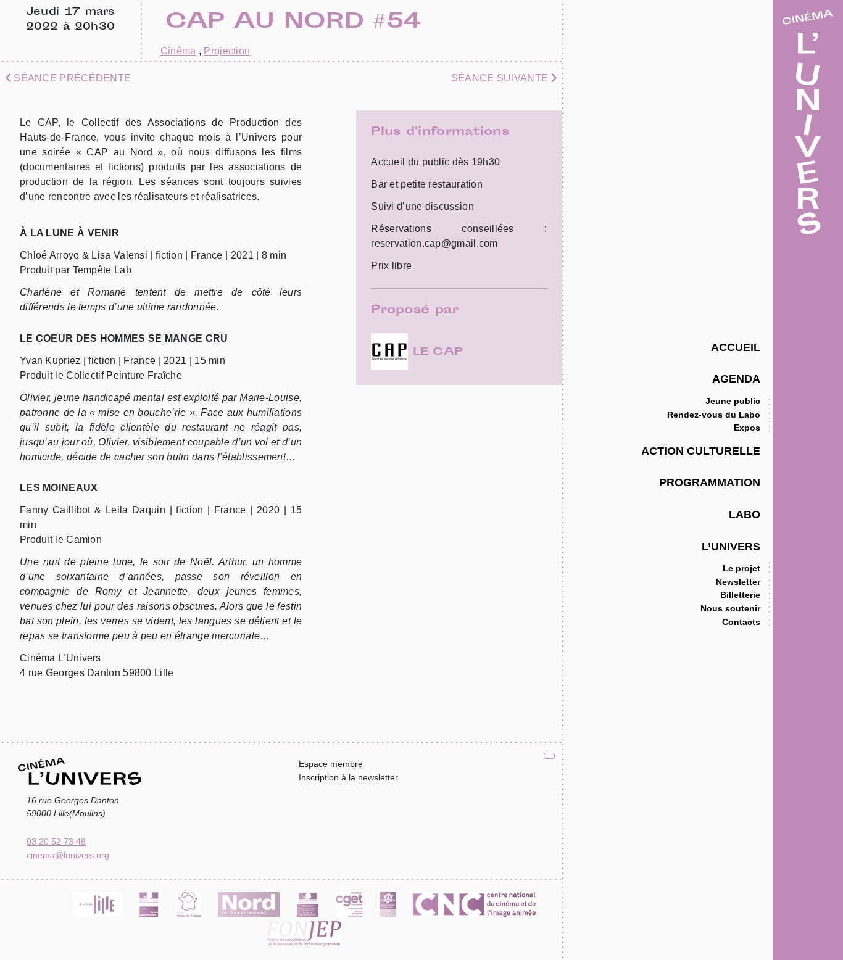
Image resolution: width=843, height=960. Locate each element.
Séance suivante (501, 78)
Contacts (741, 622)
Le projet (741, 568)
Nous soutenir (730, 608)
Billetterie (740, 595)
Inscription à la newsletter (348, 777)
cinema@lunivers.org (68, 855)
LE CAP (435, 352)
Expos (747, 427)
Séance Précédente (71, 78)
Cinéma (178, 51)
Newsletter (738, 582)
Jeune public (732, 401)
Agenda (736, 378)
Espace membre (331, 764)
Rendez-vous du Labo (713, 415)
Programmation (709, 482)
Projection (227, 51)
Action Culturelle (700, 450)
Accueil (735, 347)
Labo (744, 514)
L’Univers (731, 546)
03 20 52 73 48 (56, 841)
